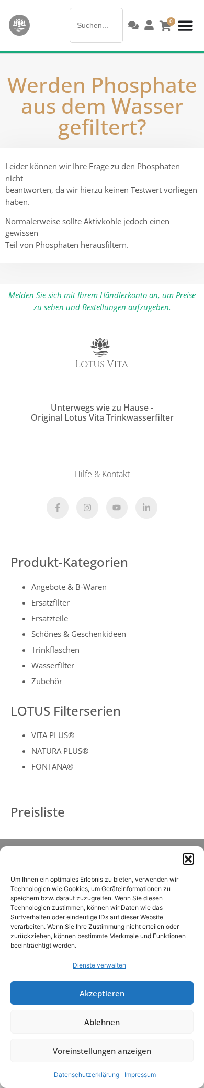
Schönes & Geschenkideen (78, 634)
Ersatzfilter (50, 602)
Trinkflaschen (55, 649)
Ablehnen (102, 1022)
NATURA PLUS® (59, 750)
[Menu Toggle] (185, 25)
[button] (188, 859)
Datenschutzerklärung (86, 1075)
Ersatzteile (49, 618)
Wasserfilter (52, 665)
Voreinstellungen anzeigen (102, 1051)
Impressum (140, 1075)
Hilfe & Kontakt (102, 474)
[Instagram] (87, 508)
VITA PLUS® (52, 735)
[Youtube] (117, 508)
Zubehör (46, 681)
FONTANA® (52, 766)
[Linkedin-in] (146, 508)
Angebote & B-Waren (69, 586)
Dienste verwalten (99, 965)
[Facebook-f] (58, 508)
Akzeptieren (102, 993)
